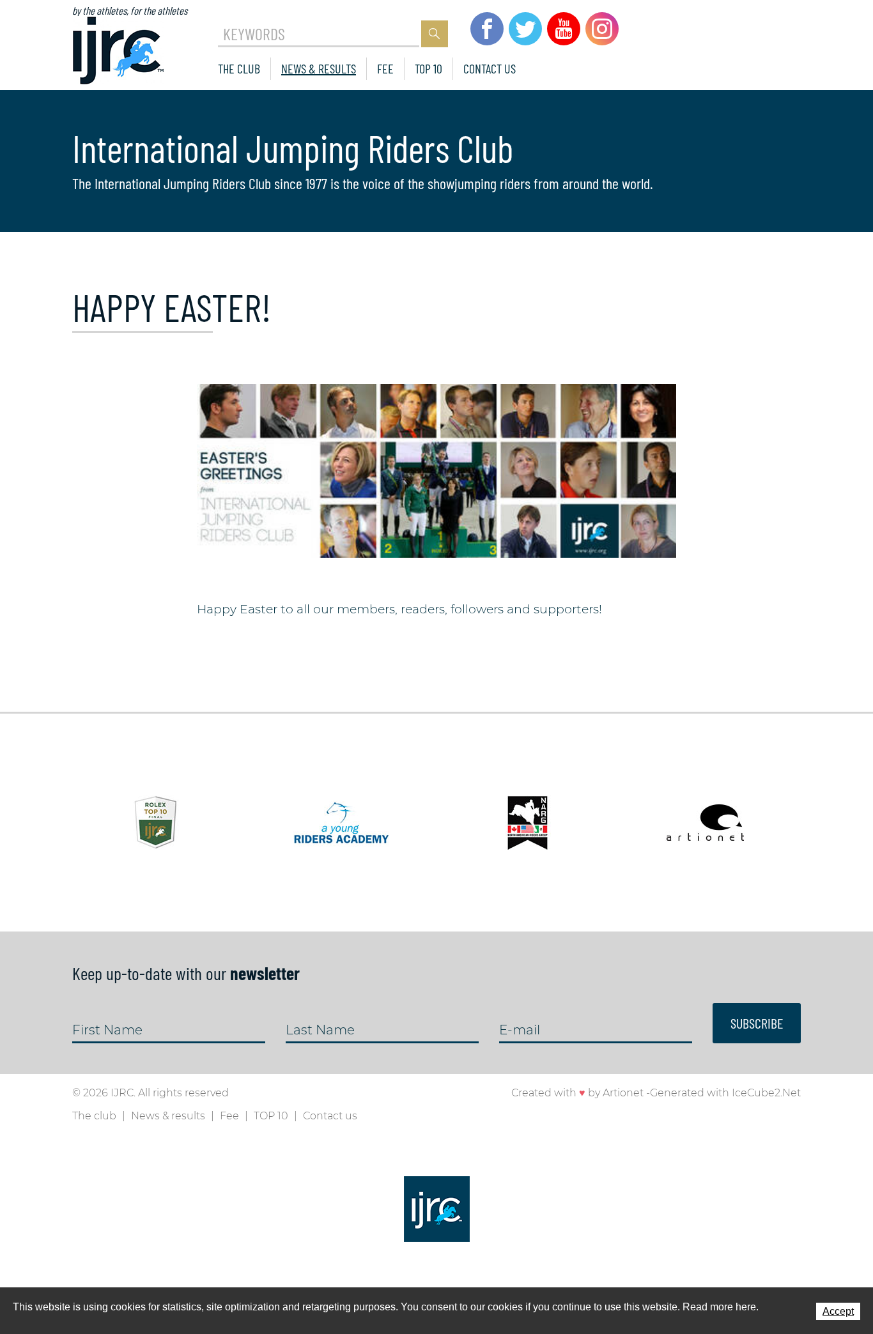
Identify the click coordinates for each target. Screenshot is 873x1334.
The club (239, 68)
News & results (318, 68)
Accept (838, 1311)
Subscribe (756, 1023)
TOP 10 (428, 68)
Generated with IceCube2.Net (725, 1093)
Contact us (489, 68)
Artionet (623, 1093)
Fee (385, 68)
